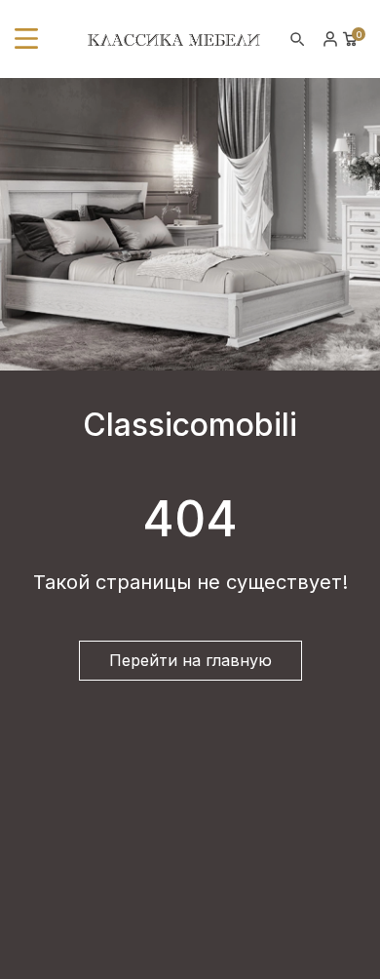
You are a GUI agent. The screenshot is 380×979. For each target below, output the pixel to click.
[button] (26, 39)
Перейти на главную (190, 660)
